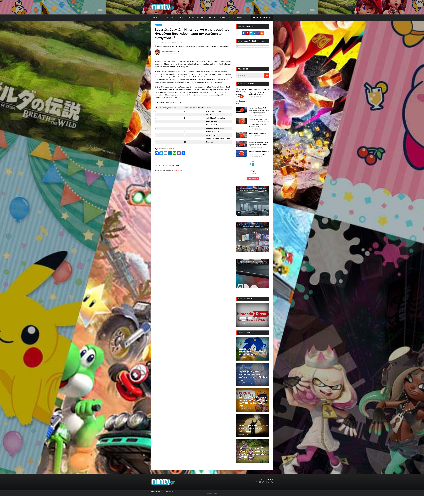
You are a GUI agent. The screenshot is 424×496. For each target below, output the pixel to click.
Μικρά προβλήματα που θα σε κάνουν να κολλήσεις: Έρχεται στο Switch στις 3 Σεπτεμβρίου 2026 (252, 401)
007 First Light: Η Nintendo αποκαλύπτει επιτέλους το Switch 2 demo (250, 428)
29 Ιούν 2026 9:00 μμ (255, 115)
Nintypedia (224, 18)
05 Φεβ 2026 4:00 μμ (244, 323)
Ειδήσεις (158, 25)
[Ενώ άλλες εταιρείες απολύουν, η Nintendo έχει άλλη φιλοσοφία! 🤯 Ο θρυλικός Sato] (252, 201)
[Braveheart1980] (157, 54)
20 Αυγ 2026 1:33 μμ (244, 434)
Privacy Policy (212, 493)
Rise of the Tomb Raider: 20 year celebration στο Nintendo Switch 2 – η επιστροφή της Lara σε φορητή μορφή (259, 123)
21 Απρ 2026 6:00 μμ (255, 156)
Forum (179, 18)
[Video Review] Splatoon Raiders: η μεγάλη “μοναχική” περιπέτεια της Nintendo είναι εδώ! (259, 91)
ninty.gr (162, 491)
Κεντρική (157, 18)
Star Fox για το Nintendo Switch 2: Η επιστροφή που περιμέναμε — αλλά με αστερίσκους (259, 110)
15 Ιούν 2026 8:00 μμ (255, 129)
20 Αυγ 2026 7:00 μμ (244, 357)
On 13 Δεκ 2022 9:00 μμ (162, 42)
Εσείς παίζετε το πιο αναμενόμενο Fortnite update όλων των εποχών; (251, 351)
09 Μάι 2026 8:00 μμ (255, 147)
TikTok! (169, 18)
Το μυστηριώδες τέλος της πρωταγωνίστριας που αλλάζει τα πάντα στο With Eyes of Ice (252, 375)
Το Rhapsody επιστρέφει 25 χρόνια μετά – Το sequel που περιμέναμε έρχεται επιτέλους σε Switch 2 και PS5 (252, 452)
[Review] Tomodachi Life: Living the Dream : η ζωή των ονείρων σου (259, 152)
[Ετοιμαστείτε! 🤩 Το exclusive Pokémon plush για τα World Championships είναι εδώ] (252, 237)
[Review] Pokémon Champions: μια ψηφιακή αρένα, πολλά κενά (259, 143)
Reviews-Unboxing (196, 18)
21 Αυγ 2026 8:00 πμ (244, 408)
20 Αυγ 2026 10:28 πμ (245, 383)
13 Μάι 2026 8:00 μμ (255, 136)
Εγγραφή (237, 18)
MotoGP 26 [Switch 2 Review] (257, 133)
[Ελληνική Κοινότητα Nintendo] (163, 10)
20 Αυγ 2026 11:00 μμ (245, 460)
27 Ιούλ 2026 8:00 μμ (255, 97)
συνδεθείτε (178, 170)
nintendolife (171, 149)
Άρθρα (212, 18)
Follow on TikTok (253, 178)
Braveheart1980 (177, 42)
